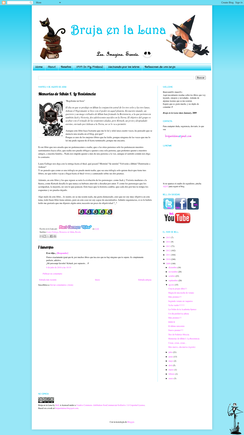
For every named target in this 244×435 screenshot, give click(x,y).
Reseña (78, 232)
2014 (168, 241)
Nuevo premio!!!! (175, 330)
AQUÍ (165, 186)
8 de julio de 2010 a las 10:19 (58, 267)
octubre (172, 275)
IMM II (171, 321)
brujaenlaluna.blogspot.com (66, 408)
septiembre (173, 280)
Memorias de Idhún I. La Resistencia (183, 338)
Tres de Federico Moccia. (179, 334)
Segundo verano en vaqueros (180, 301)
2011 (168, 254)
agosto (172, 284)
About (52, 67)
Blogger (130, 421)
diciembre (173, 267)
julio (171, 352)
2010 (168, 259)
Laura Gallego (52, 232)
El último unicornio (176, 326)
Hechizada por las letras (123, 67)
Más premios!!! (174, 296)
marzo (171, 369)
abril (171, 365)
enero (171, 378)
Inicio (97, 279)
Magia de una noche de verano (181, 292)
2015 (168, 237)
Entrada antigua (144, 279)
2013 (168, 246)
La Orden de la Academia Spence (182, 309)
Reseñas (66, 67)
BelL (57, 405)
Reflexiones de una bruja (160, 67)
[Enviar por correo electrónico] (41, 236)
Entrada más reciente (47, 279)
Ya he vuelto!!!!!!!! (176, 305)
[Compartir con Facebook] (51, 236)
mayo (171, 360)
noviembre (173, 271)
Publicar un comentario (52, 273)
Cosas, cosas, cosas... (177, 342)
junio (171, 356)
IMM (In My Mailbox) (89, 67)
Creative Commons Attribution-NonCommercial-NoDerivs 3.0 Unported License (110, 405)
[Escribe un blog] (44, 236)
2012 (168, 250)
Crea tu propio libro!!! (177, 288)
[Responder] (62, 253)
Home (39, 67)
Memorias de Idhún (66, 232)
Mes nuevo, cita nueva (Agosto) (181, 346)
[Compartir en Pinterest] (55, 236)
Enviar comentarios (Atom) (61, 284)
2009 (168, 263)
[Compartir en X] (48, 236)
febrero (172, 373)
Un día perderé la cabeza (178, 313)
